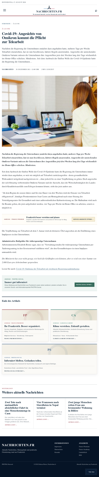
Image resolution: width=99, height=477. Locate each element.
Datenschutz (59, 449)
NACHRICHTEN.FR (18, 445)
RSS (80, 455)
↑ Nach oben (91, 472)
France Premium (84, 446)
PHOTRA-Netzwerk (7, 464)
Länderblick (83, 452)
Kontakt (57, 452)
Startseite (6, 23)
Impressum (58, 446)
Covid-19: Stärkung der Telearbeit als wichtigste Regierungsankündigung (47, 268)
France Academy (84, 449)
